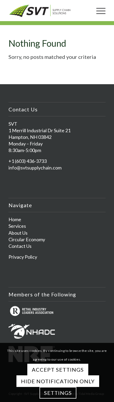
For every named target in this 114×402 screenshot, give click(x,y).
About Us (18, 233)
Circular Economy (26, 239)
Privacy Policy (22, 257)
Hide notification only (58, 381)
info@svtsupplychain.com (35, 168)
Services (17, 226)
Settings (58, 393)
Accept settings (58, 369)
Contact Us (20, 246)
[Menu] (98, 10)
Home (14, 219)
